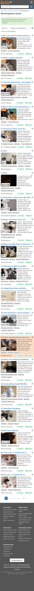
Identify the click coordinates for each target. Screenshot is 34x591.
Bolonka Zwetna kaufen (9, 514)
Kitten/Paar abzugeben (11, 408)
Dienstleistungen (8, 544)
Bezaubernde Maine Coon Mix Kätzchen (13, 267)
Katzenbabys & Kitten (25, 528)
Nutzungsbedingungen (23, 565)
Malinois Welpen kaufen (25, 517)
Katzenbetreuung (8, 553)
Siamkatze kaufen (8, 534)
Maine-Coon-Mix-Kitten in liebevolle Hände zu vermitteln (15, 245)
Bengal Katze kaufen (24, 530)
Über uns (6, 565)
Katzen (16, 11)
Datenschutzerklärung (10, 567)
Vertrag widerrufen (17, 560)
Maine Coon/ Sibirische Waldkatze (16, 359)
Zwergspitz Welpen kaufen (24, 523)
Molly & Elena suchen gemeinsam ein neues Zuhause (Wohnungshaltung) (16, 108)
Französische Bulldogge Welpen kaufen (25, 514)
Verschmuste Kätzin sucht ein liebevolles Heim (13, 130)
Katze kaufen (7, 528)
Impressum (13, 565)
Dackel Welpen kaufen (25, 520)
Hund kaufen (7, 507)
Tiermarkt (10, 11)
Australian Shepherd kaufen (9, 517)
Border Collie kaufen (9, 520)
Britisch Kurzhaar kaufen (10, 530)
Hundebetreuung (8, 547)
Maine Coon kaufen (8, 539)
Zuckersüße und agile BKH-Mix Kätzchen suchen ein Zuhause (14, 385)
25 (24, 498)
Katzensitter (6, 556)
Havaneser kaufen (8, 512)
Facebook (17, 569)
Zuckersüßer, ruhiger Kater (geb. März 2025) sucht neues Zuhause (16, 198)
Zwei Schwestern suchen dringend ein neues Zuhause (15, 314)
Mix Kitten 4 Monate (10, 430)
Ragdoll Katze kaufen (9, 536)
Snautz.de (3, 11)
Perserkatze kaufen (24, 540)
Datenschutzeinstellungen (23, 567)
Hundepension (7, 549)
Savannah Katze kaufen (10, 532)
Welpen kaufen (23, 507)
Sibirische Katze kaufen (25, 538)
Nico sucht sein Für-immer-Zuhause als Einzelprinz (15, 36)
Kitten (5, 151)
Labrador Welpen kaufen (23, 510)
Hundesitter (6, 551)
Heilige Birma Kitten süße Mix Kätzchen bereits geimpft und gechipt (15, 289)
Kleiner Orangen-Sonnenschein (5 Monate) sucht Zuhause (15, 338)
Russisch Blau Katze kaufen (24, 535)
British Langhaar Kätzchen (12, 58)
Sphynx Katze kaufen (24, 532)
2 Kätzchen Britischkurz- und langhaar (17, 82)
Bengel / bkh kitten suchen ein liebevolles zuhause (13, 220)
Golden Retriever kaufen (10, 509)
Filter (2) (4, 28)
